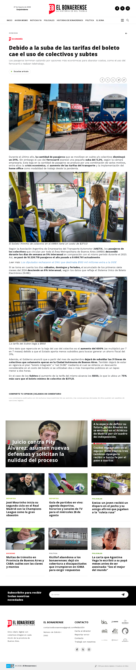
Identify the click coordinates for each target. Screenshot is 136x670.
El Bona (100, 20)
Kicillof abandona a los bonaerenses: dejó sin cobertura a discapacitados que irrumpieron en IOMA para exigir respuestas (68, 563)
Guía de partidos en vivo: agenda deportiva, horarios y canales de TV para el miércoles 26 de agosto (66, 509)
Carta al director (83, 631)
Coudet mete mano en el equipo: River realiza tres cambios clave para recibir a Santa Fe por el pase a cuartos (111, 454)
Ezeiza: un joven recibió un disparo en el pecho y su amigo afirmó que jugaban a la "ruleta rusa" (110, 507)
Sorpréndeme (22, 9)
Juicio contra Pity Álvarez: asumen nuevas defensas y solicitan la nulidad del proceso (38, 450)
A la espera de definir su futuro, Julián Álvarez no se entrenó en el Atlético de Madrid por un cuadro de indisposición (110, 430)
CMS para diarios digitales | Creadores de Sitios (113, 666)
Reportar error (82, 634)
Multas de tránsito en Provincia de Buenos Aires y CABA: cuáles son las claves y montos (25, 562)
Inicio (9, 20)
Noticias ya (36, 20)
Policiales (49, 20)
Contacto (79, 638)
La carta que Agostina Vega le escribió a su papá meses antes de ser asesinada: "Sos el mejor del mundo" (109, 563)
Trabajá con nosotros (85, 642)
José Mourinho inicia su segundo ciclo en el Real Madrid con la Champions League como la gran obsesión (23, 509)
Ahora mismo (21, 20)
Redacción (79, 627)
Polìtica (89, 20)
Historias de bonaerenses (70, 20)
